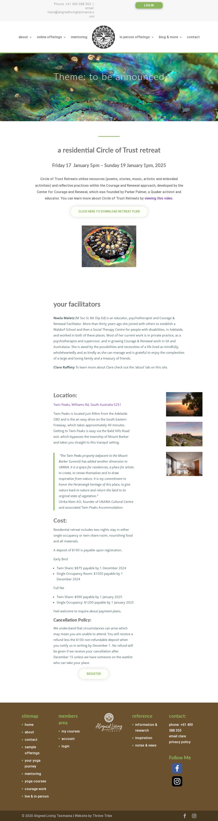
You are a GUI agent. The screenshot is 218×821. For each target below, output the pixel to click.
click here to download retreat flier (109, 211)
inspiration (143, 738)
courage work (35, 789)
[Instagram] (177, 781)
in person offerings (135, 37)
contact (193, 37)
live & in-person (37, 796)
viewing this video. (159, 198)
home (29, 725)
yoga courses (35, 781)
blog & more (168, 37)
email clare (177, 736)
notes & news (145, 745)
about (23, 37)
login (65, 746)
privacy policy (180, 742)
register (94, 673)
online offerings (49, 37)
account (68, 739)
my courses (71, 731)
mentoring (79, 37)
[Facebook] (177, 768)
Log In (149, 5)
